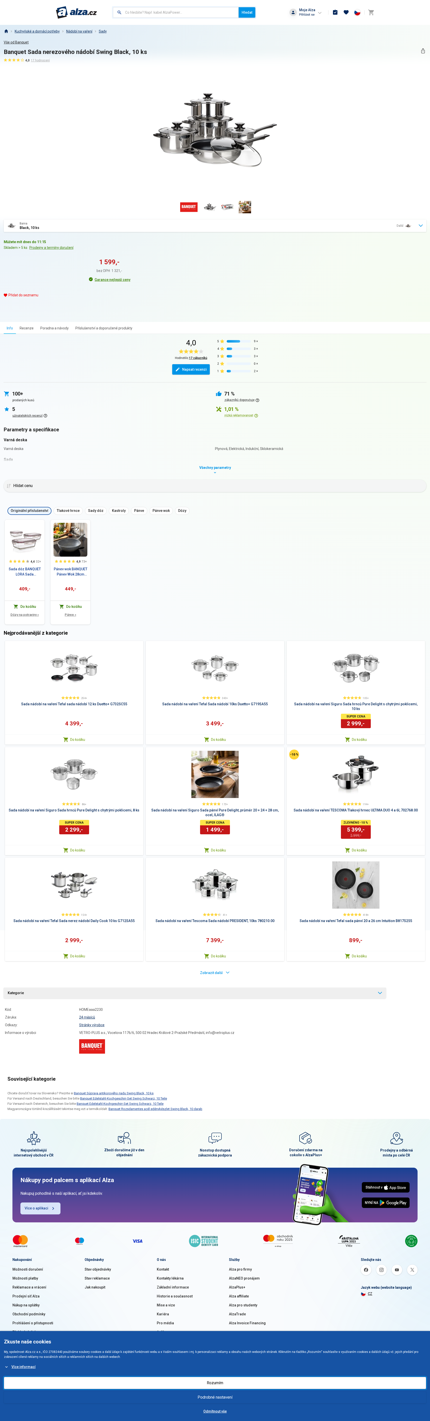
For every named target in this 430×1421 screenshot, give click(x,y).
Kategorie (16, 993)
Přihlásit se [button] (307, 14)
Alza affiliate (239, 1296)
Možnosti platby (25, 1278)
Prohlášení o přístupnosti (32, 1323)
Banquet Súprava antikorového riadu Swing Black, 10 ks (114, 1093)
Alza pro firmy (240, 1269)
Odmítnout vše (215, 1411)
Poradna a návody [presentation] (54, 328)
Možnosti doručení (27, 1269)
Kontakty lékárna (170, 1278)
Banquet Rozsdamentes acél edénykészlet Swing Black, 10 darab (155, 1109)
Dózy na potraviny (24, 615)
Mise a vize (166, 1305)
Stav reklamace (97, 1278)
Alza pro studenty (243, 1305)
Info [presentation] (10, 328)
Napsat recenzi (194, 369)
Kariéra (163, 1314)
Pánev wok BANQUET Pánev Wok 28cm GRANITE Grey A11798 (70, 572)
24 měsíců (87, 1017)
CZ (370, 1294)
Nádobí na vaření (79, 31)
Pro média (165, 1323)
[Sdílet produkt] (423, 50)
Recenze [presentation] (27, 328)
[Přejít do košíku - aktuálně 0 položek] (371, 12)
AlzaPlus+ (237, 1287)
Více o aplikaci (36, 1208)
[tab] (10, 328)
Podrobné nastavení (215, 1397)
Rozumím (215, 1382)
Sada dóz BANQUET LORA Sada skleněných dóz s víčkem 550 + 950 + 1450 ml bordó (25, 572)
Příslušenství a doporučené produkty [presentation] (103, 328)
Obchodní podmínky (28, 1314)
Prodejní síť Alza (26, 1296)
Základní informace (173, 1287)
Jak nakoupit (95, 1287)
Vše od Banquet (16, 42)
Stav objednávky (98, 1269)
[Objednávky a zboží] (335, 12)
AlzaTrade (237, 1314)
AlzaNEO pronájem (244, 1278)
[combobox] (176, 12)
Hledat (247, 12)
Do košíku (77, 740)
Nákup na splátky (26, 1305)
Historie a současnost (175, 1296)
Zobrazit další (211, 973)
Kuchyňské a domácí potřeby (37, 31)
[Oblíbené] (346, 12)
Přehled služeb (24, 1332)
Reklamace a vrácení (29, 1287)
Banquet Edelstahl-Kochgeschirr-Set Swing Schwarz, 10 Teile (123, 1098)
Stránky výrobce (92, 1025)
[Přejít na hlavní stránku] (76, 12)
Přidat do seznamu (23, 295)
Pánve (70, 615)
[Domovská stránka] (6, 31)
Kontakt (163, 1269)
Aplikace (164, 1332)
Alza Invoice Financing (247, 1323)
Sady (103, 31)
